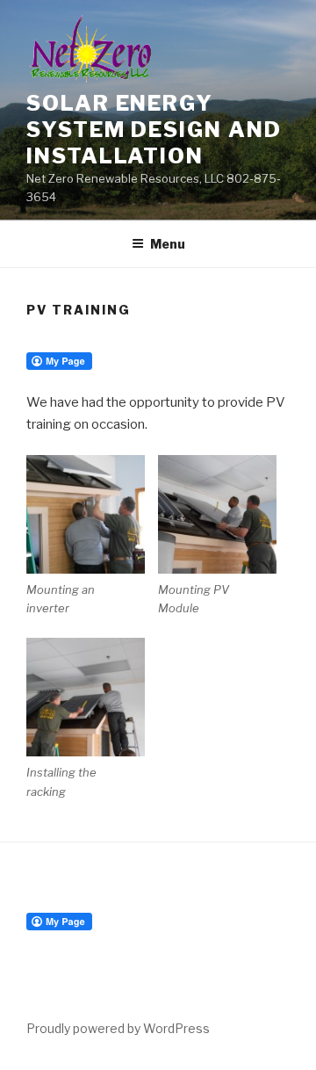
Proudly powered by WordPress (118, 1028)
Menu (167, 243)
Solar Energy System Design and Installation (154, 129)
